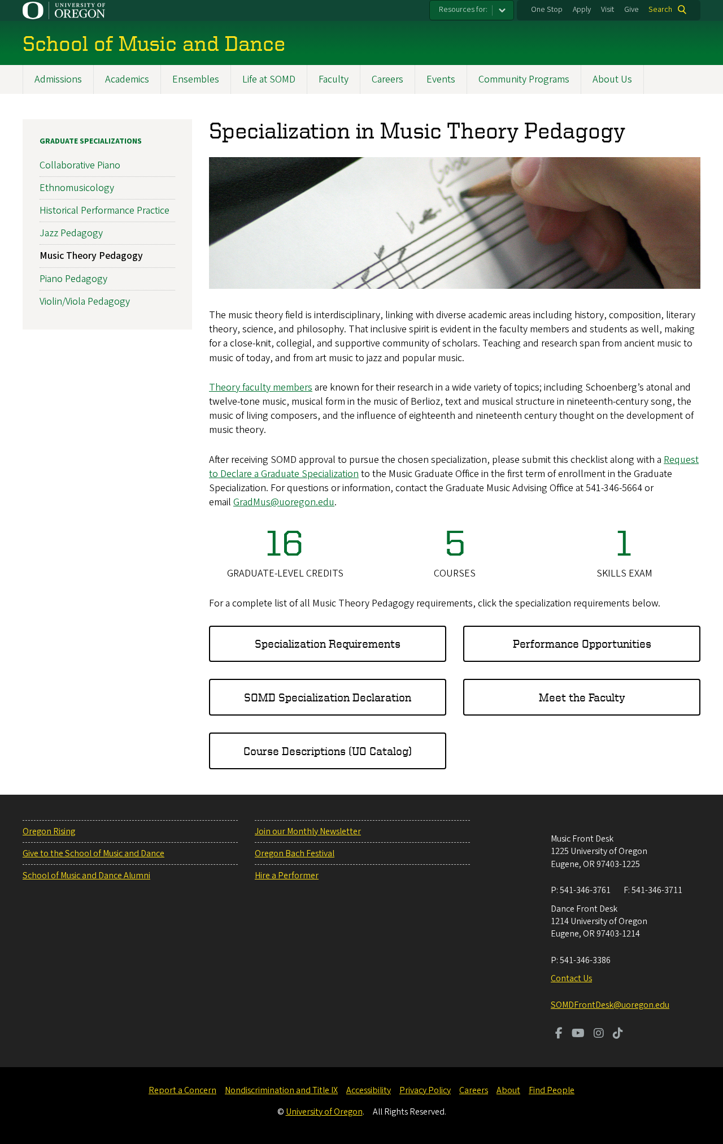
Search (660, 9)
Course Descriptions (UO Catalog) (327, 750)
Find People (551, 1090)
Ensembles (195, 79)
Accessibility (368, 1090)
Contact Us (571, 978)
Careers (387, 79)
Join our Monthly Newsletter (308, 831)
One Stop (547, 9)
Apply (582, 9)
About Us (612, 79)
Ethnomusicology (77, 188)
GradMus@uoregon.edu (283, 502)
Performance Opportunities (582, 643)
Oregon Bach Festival (294, 853)
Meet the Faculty (582, 697)
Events (440, 79)
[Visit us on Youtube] (578, 1034)
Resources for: (463, 9)
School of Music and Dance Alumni (86, 875)
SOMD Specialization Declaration (327, 697)
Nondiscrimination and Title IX (281, 1090)
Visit (607, 9)
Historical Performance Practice (104, 210)
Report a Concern (182, 1090)
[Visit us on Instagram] (598, 1034)
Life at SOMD (268, 79)
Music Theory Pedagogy (91, 256)
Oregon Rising (49, 831)
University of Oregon (324, 1112)
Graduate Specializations (91, 141)
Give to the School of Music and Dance (93, 853)
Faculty (334, 79)
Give (631, 9)
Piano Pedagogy (73, 279)
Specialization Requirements (327, 643)
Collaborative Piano (80, 165)
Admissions (58, 79)
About (508, 1090)
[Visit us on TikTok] (618, 1034)
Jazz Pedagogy (71, 233)
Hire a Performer (287, 875)
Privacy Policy (425, 1090)
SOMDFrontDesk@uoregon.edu (610, 1005)
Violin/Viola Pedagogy (85, 301)
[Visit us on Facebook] (559, 1034)
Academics (127, 79)
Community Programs (523, 79)
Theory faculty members (260, 387)
